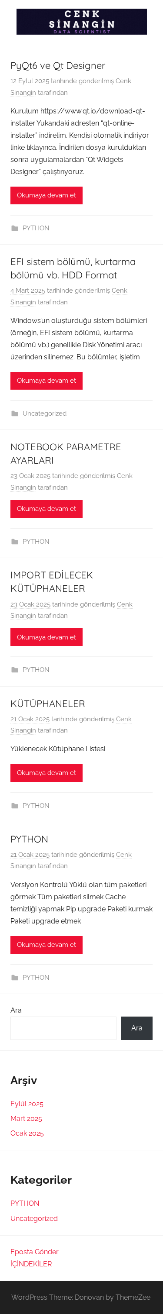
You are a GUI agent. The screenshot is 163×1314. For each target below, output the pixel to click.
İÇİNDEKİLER (31, 1264)
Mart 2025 (26, 1118)
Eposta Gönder (34, 1252)
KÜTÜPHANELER (47, 703)
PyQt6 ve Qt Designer (57, 65)
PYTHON (36, 228)
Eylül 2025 (26, 1104)
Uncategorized (45, 413)
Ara (16, 1010)
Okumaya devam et (46, 195)
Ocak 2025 (27, 1133)
